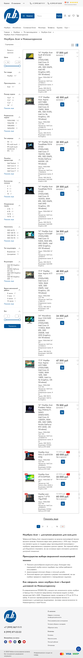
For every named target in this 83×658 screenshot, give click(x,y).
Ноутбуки (7, 27)
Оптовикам (51, 645)
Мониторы (42, 27)
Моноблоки (17, 27)
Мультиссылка (52, 639)
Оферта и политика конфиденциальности (54, 616)
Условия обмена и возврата (56, 624)
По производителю (30, 32)
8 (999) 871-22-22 (56, 3)
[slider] (5, 65)
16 (57, 526)
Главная (7, 32)
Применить (12, 326)
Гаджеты (59, 27)
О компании (16, 3)
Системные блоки (29, 27)
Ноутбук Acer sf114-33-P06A (44, 475)
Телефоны (51, 27)
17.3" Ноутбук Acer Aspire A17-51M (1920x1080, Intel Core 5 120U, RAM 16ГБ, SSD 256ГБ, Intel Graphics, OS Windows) (45, 282)
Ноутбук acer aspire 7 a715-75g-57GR (44, 496)
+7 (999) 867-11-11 (38, 3)
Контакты (50, 635)
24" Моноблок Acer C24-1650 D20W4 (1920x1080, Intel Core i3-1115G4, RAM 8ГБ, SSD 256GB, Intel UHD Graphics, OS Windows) (44, 326)
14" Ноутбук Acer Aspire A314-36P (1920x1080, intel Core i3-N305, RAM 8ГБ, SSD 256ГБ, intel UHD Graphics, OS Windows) (45, 240)
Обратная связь (53, 627)
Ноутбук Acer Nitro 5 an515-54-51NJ (45, 454)
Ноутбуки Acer (46, 32)
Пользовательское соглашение (58, 621)
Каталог (7, 3)
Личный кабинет (53, 642)
